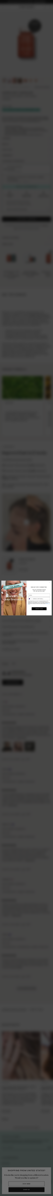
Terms (29, 604)
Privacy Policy (47, 603)
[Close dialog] (50, 582)
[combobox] (30, 598)
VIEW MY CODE (39, 608)
